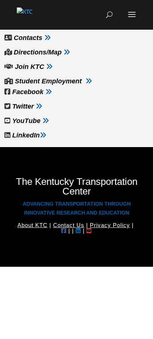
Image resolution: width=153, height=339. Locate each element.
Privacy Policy (110, 225)
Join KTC (29, 66)
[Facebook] (63, 230)
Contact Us (68, 225)
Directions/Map (37, 52)
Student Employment (48, 81)
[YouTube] (89, 230)
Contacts (28, 37)
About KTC (32, 225)
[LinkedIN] (78, 230)
